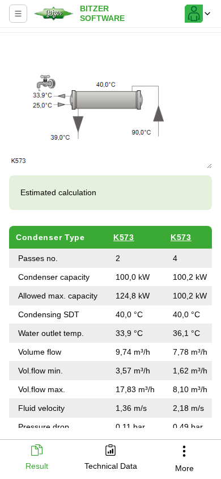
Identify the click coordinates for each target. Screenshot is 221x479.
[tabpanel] (110, 232)
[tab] (37, 458)
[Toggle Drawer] (18, 14)
